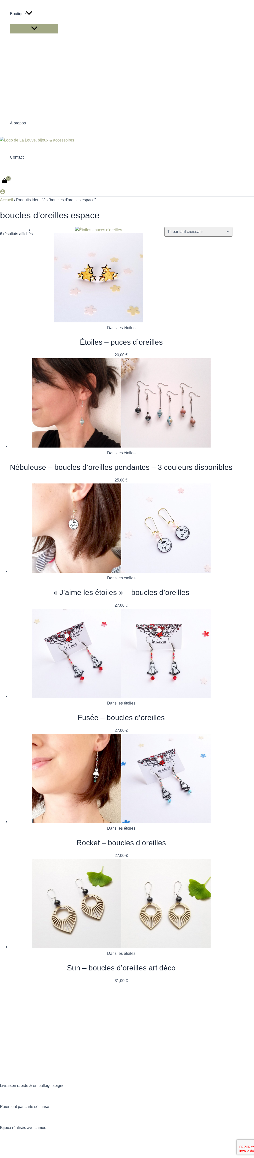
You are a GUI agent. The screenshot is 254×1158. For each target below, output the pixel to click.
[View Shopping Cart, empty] (4, 181)
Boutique (18, 14)
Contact (17, 157)
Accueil (6, 200)
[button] (29, 14)
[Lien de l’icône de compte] (2, 192)
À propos (18, 123)
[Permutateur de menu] (34, 28)
